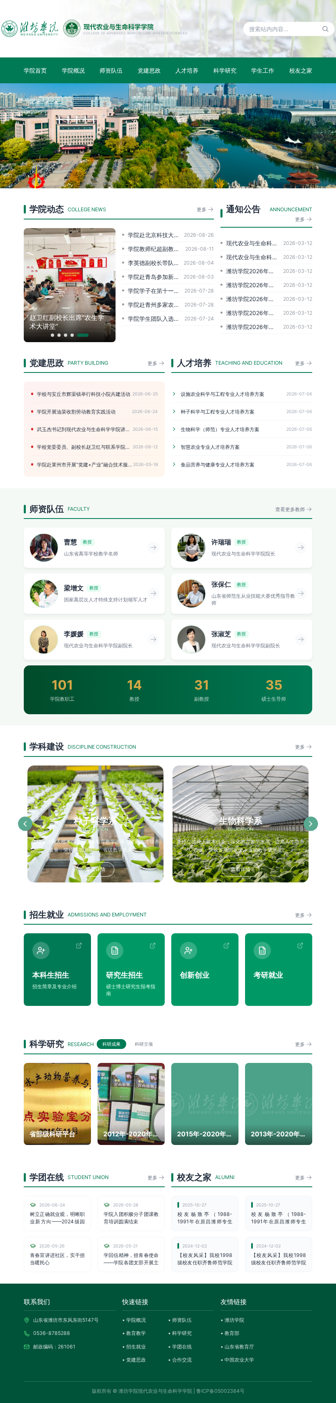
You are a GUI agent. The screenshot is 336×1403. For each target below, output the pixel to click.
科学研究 (224, 70)
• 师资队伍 (180, 1320)
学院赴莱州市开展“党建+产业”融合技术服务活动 (97, 465)
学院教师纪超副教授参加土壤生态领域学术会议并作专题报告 (171, 248)
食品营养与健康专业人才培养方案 (246, 465)
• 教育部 (229, 1333)
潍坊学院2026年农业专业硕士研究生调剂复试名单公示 (269, 284)
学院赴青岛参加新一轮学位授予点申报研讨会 (171, 276)
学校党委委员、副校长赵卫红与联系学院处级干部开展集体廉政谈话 (97, 447)
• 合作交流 (180, 1360)
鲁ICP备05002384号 (220, 1391)
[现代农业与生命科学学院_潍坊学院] (94, 29)
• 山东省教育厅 (237, 1347)
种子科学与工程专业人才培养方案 (246, 412)
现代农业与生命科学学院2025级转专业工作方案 (269, 257)
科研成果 (111, 1044)
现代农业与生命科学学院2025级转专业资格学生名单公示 (269, 243)
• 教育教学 (134, 1333)
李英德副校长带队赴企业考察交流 (171, 262)
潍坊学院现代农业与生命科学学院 (155, 1391)
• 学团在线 (180, 1347)
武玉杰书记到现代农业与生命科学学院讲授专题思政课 (97, 429)
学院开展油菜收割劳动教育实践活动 (97, 412)
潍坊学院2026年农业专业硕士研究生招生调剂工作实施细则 (269, 312)
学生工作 (262, 70)
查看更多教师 (290, 509)
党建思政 (149, 70)
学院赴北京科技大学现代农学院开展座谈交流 (171, 234)
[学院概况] (168, 135)
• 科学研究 (180, 1333)
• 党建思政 (134, 1360)
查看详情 (95, 869)
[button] (14, 137)
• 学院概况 (134, 1320)
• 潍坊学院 (232, 1320)
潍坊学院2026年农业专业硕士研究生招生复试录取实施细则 (269, 326)
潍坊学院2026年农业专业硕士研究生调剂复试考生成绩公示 (269, 270)
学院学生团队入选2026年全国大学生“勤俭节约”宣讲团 (171, 318)
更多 (202, 209)
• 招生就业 (134, 1347)
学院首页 (35, 70)
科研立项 (144, 1044)
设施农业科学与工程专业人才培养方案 (246, 394)
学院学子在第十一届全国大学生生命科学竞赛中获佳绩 (171, 290)
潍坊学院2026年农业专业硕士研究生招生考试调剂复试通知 (269, 298)
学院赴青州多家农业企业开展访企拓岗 (171, 304)
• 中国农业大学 (237, 1360)
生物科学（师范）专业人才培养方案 (246, 429)
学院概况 (73, 70)
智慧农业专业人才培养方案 (246, 447)
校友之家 (300, 70)
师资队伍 (111, 70)
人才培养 (186, 70)
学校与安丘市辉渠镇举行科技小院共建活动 (97, 394)
